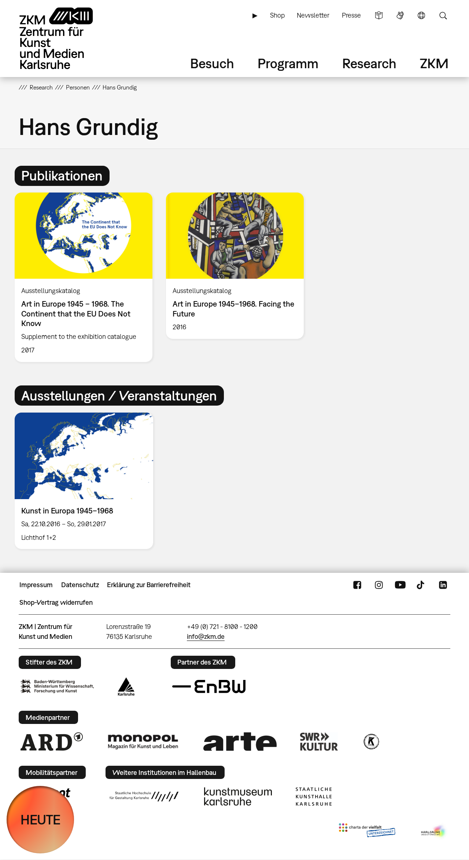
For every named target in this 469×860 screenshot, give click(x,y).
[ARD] (52, 741)
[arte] (240, 741)
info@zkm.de (206, 636)
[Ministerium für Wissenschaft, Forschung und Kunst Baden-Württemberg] (57, 686)
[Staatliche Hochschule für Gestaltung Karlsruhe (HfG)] (144, 797)
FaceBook (357, 585)
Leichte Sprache (379, 15)
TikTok (421, 585)
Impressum (36, 585)
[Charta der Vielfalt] (367, 832)
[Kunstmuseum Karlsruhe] (238, 796)
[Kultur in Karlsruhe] (371, 741)
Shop (277, 15)
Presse (351, 15)
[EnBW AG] (208, 686)
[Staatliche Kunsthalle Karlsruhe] (314, 796)
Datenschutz (80, 585)
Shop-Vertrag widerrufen (56, 602)
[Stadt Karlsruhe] (126, 686)
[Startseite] (66, 38)
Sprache (421, 15)
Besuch (212, 63)
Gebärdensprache (400, 15)
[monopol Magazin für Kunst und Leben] (143, 741)
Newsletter (313, 15)
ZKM (434, 63)
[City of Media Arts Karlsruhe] (434, 832)
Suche (443, 15)
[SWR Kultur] (319, 741)
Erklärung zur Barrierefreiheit (149, 585)
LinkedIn (443, 585)
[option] (83, 277)
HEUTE (40, 819)
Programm (288, 63)
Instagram (379, 585)
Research (369, 63)
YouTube (400, 585)
